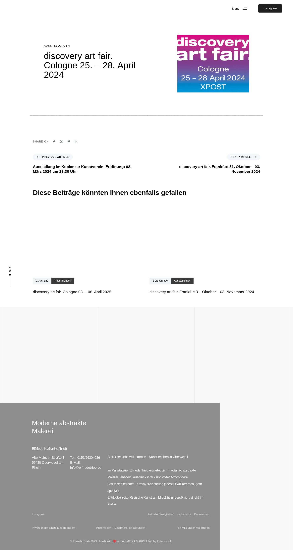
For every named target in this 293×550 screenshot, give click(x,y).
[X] (61, 141)
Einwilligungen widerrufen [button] (194, 527)
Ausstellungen (57, 45)
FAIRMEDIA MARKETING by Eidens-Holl (145, 541)
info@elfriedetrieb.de (85, 467)
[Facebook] (53, 141)
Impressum (184, 514)
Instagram (38, 514)
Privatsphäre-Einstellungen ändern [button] (54, 527)
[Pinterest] (68, 141)
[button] (241, 8)
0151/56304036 (88, 458)
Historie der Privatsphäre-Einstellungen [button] (121, 527)
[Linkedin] (76, 141)
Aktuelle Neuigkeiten (161, 514)
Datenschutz (202, 514)
